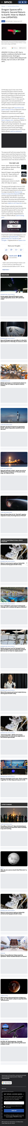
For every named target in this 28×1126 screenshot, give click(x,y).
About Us (4, 1088)
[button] (25, 2)
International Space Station (13, 6)
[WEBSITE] (20, 256)
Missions (3, 6)
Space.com (21, 240)
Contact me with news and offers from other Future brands (13, 1107)
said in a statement (16, 131)
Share (5, 47)
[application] (14, 140)
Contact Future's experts (7, 1091)
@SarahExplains (14, 236)
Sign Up (14, 1110)
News (3, 21)
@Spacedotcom (6, 238)
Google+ (4, 240)
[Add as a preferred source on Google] (7, 1082)
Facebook (15, 238)
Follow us (15, 47)
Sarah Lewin (10, 21)
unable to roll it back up (15, 203)
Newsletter (23, 47)
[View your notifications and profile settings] (22, 2)
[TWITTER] (18, 256)
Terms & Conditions (9, 1116)
